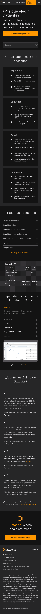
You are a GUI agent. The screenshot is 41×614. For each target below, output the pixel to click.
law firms (5, 602)
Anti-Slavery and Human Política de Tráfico (16, 566)
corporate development (19, 601)
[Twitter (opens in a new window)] (37, 550)
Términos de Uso (8, 554)
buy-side (19, 586)
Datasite (5, 574)
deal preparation (14, 588)
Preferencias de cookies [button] (10, 569)
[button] (21, 2)
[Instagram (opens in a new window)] (33, 550)
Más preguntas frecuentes (20, 253)
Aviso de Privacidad (9, 557)
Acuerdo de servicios (9, 560)
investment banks (7, 601)
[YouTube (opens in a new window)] (35, 550)
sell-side (26, 586)
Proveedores (7, 563)
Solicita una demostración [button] (20, 537)
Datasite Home (5, 2)
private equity (29, 601)
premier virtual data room (20, 592)
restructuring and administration (11, 577)
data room (28, 461)
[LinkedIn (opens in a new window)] (30, 550)
